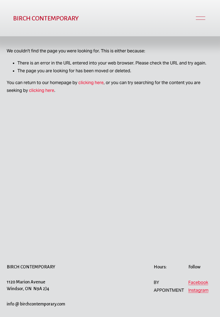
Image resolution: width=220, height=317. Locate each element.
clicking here (91, 82)
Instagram (198, 290)
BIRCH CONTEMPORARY (46, 18)
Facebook (198, 282)
